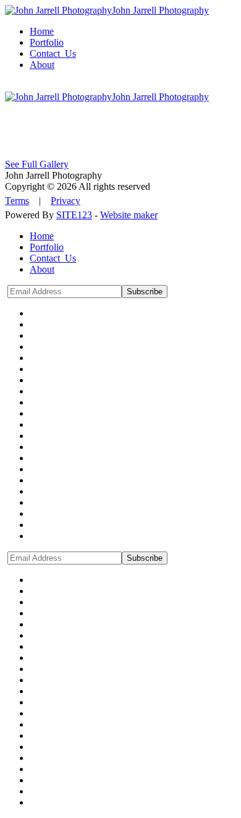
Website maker (129, 215)
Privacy (65, 200)
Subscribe (145, 291)
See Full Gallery (37, 164)
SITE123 (74, 215)
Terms (17, 200)
